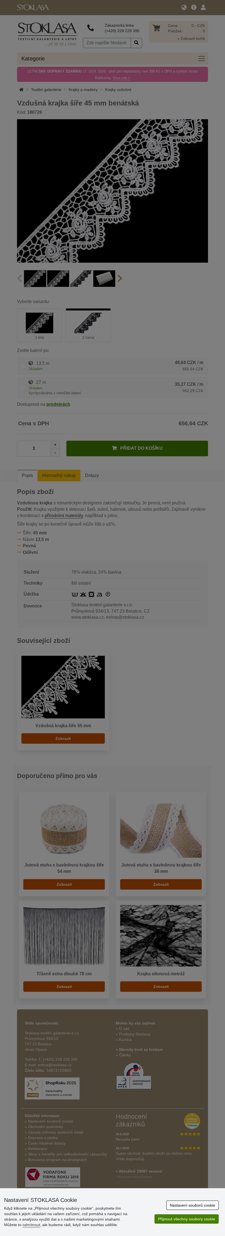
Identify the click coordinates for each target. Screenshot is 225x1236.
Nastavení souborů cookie (192, 1205)
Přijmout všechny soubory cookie (186, 1219)
